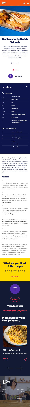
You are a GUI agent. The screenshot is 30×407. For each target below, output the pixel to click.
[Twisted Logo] (4, 3)
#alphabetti (12, 353)
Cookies (19, 387)
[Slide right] (20, 368)
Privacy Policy (20, 389)
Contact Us (19, 398)
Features (4, 389)
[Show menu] (28, 3)
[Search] (23, 3)
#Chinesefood (20, 353)
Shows (3, 394)
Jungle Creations (21, 396)
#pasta (5, 353)
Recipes (4, 387)
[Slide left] (10, 368)
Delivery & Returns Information (21, 392)
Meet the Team (5, 392)
